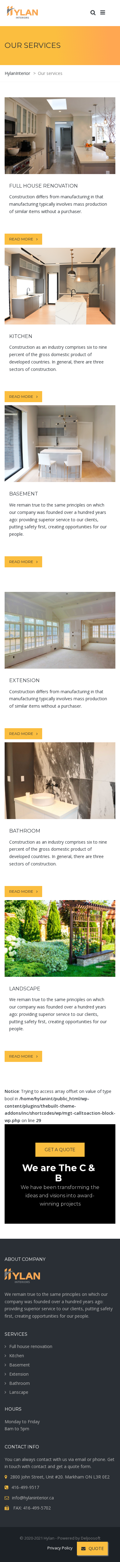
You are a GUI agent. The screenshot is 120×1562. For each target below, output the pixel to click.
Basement (19, 1365)
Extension (19, 1374)
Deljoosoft (90, 1538)
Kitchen (16, 1355)
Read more (21, 239)
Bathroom (19, 1383)
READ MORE (60, 154)
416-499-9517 (25, 1487)
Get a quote (60, 1149)
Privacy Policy (60, 1548)
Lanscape (18, 1392)
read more (60, 304)
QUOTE (96, 1548)
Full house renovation (30, 1346)
